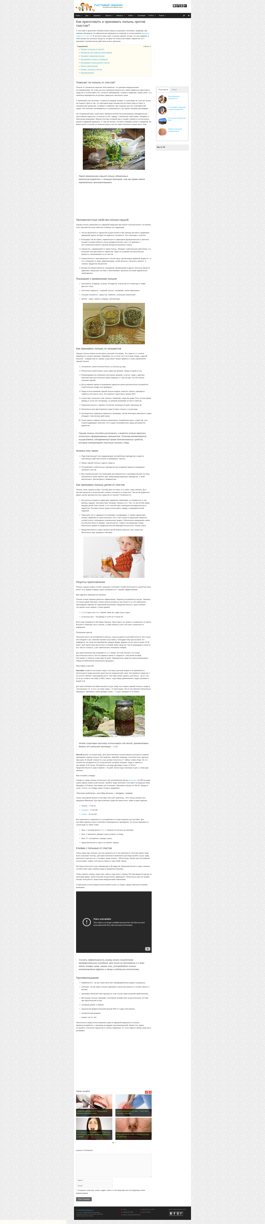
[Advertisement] (114, 203)
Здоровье (96, 15)
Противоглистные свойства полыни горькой (96, 52)
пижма (84, 814)
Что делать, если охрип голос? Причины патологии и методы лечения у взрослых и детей (93, 1134)
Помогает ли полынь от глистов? (92, 49)
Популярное (163, 90)
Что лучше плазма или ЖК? (177, 119)
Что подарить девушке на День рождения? (177, 108)
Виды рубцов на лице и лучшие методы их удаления (132, 1135)
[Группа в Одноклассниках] (181, 7)
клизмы (133, 780)
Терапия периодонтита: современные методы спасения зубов (92, 1112)
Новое (174, 90)
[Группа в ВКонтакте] (174, 7)
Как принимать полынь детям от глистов (95, 63)
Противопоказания (87, 73)
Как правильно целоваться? (173, 97)
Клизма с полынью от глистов (91, 69)
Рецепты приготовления (89, 66)
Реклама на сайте (148, 1209)
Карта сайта (146, 1212)
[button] (82, 15)
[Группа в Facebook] (178, 7)
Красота (108, 15)
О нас (125, 1209)
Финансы (119, 15)
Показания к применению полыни (92, 56)
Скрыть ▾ (147, 46)
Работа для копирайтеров (131, 1215)
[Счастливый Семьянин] (99, 6)
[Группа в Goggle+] (185, 7)
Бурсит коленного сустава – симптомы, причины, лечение (132, 1112)
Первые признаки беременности (175, 130)
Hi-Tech (151, 15)
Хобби (130, 15)
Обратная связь (128, 1212)
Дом (86, 15)
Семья (78, 15)
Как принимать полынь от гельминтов (94, 59)
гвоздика (84, 810)
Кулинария (141, 15)
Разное (161, 15)
